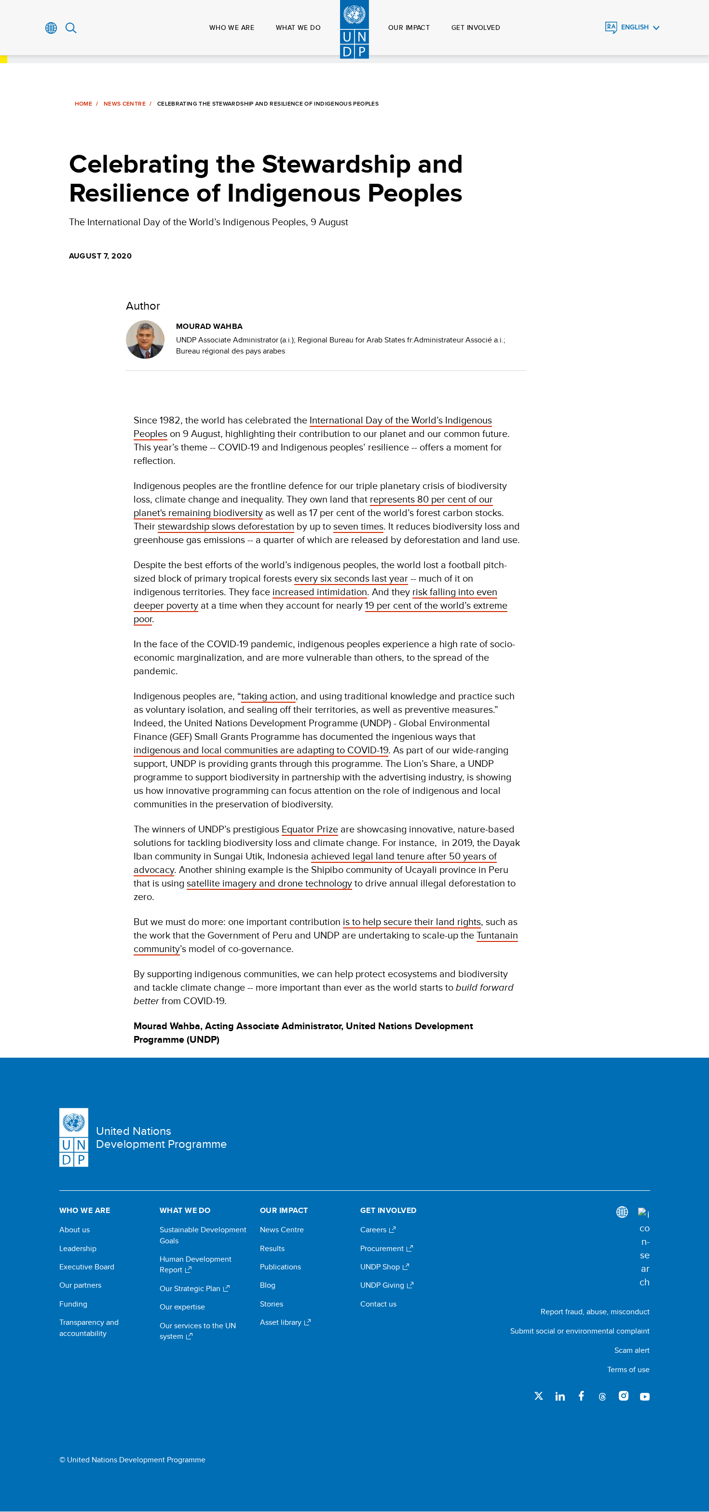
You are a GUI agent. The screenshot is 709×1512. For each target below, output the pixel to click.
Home (83, 103)
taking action (268, 696)
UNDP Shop (381, 1267)
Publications (280, 1267)
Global (51, 28)
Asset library (281, 1322)
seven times (358, 526)
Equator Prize (310, 829)
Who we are (231, 27)
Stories (271, 1304)
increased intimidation (320, 592)
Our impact (409, 27)
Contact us (378, 1304)
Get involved (475, 27)
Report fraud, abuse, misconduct (595, 1311)
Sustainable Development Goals (203, 1235)
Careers (374, 1230)
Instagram (623, 1396)
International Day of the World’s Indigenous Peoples (313, 426)
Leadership (77, 1248)
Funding (73, 1304)
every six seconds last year (351, 578)
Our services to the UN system (198, 1331)
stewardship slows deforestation (226, 526)
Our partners (80, 1285)
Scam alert (632, 1350)
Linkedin (560, 1396)
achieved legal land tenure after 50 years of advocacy (315, 862)
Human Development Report (196, 1264)
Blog (267, 1285)
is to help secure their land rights (412, 921)
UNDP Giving (383, 1285)
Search (71, 28)
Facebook (581, 1396)
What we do (298, 27)
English (635, 27)
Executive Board (86, 1267)
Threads (602, 1396)
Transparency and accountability (89, 1327)
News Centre (125, 103)
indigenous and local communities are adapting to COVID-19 (261, 750)
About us (74, 1230)
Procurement (383, 1248)
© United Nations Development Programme (132, 1460)
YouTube (645, 1396)
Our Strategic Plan (191, 1288)
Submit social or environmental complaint (580, 1330)
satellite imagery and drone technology (269, 883)
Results (272, 1248)
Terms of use (628, 1369)
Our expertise (182, 1307)
